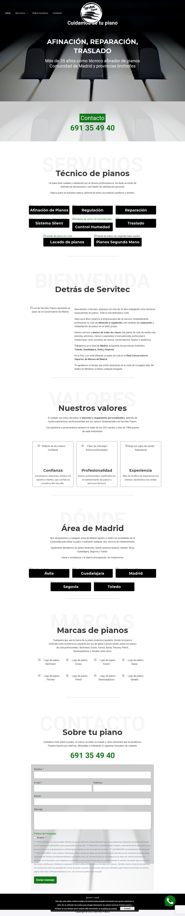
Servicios (20, 13)
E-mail (38, 782)
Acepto (41, 837)
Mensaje (38, 809)
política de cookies (109, 908)
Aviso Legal (92, 897)
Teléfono (97, 782)
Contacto (57, 13)
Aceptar (127, 908)
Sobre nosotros (40, 13)
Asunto (37, 796)
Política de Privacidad (45, 833)
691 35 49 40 (92, 128)
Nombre (39, 769)
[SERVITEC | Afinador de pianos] (91, 13)
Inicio (8, 13)
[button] (92, 118)
